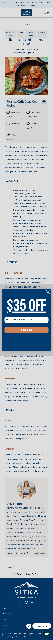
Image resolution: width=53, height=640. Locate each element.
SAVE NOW (26, 330)
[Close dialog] (48, 292)
